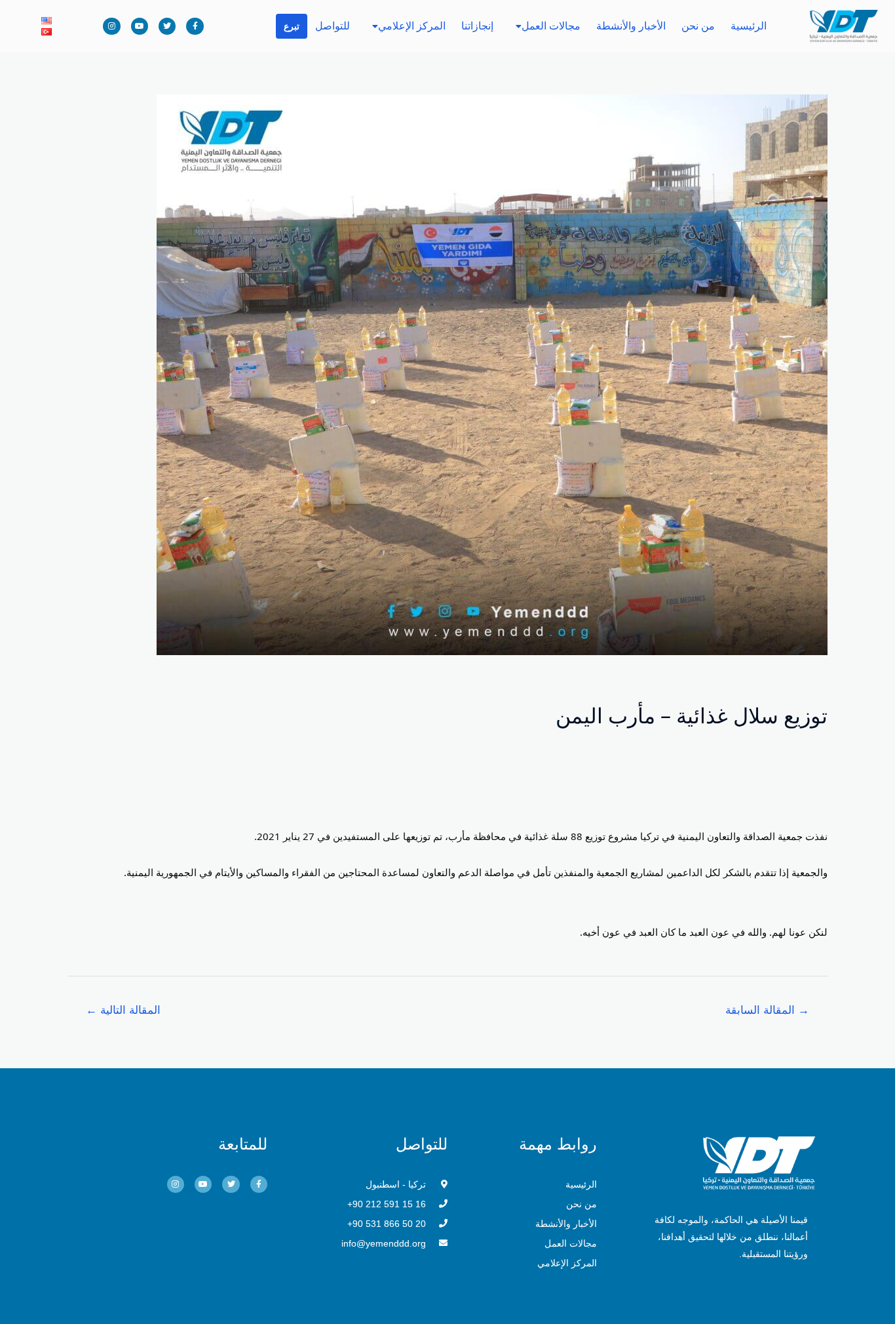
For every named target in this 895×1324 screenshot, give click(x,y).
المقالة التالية (123, 1010)
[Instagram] (111, 26)
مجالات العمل (551, 25)
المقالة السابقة (767, 1010)
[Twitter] (167, 26)
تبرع (291, 26)
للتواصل (332, 25)
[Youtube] (139, 26)
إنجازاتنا (477, 25)
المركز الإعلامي (412, 25)
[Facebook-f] (194, 26)
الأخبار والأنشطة (631, 25)
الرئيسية (749, 25)
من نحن (698, 25)
